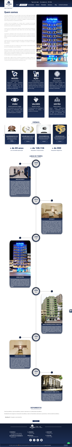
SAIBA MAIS (11, 141)
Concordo (65, 445)
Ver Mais (20, 196)
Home (17, 5)
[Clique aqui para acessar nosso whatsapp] (68, 443)
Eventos (37, 5)
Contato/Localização (63, 5)
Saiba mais (36, 421)
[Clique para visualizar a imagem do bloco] (52, 41)
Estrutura (50, 5)
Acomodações (31, 5)
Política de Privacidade (47, 445)
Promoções (43, 5)
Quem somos (23, 5)
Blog (56, 5)
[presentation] (4, 135)
